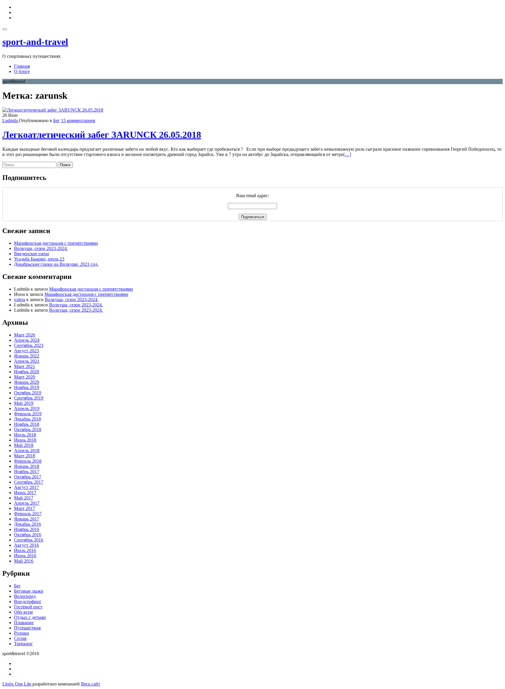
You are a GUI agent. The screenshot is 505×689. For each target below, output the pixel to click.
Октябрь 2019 (27, 392)
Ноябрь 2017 (26, 471)
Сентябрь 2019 (28, 397)
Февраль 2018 (27, 461)
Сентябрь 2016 (28, 539)
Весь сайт (90, 683)
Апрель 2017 (26, 503)
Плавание (24, 622)
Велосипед (25, 596)
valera (19, 299)
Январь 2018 (26, 466)
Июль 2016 (25, 550)
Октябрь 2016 (27, 534)
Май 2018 (23, 445)
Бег (56, 120)
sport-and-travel (35, 42)
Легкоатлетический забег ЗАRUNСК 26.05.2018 (101, 134)
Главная (22, 66)
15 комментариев (78, 120)
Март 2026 (24, 334)
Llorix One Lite (17, 683)
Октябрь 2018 (27, 429)
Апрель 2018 (26, 450)
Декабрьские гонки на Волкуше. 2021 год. (56, 264)
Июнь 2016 (25, 555)
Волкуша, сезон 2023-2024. (41, 248)
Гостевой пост (28, 606)
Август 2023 (26, 350)
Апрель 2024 (26, 340)
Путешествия (27, 627)
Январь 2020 (26, 382)
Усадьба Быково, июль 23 (39, 258)
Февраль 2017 (27, 513)
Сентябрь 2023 (28, 345)
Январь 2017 (26, 518)
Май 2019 (23, 403)
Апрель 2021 (26, 361)
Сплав (20, 638)
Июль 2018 (25, 434)
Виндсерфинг (27, 601)
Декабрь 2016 (27, 524)
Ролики (21, 633)
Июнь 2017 (25, 492)
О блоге (22, 71)
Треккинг (23, 643)
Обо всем (23, 612)
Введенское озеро (31, 253)
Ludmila (10, 120)
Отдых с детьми (30, 617)
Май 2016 (23, 560)
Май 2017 (23, 497)
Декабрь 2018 (27, 418)
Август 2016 (26, 545)
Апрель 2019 (26, 408)
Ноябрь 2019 (26, 387)
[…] (347, 154)
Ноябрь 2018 (26, 424)
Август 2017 (26, 487)
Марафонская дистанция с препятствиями (56, 243)
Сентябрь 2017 (28, 482)
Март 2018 (24, 455)
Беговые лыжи (28, 591)
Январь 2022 (26, 355)
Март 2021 (24, 366)
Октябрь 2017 (27, 476)
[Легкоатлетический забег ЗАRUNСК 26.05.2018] (52, 109)
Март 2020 (24, 376)
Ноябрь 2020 (26, 371)
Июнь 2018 (25, 440)
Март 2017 (24, 508)
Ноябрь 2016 (26, 529)
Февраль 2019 (27, 413)
